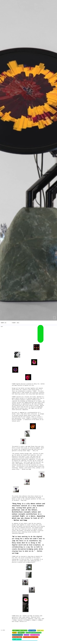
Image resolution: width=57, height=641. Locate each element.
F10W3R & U (21, 632)
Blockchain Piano (17, 634)
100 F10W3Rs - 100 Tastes (20, 630)
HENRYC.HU (3, 322)
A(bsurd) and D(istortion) (33, 632)
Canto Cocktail (35, 634)
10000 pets (40, 630)
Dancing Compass (17, 637)
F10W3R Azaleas (17, 639)
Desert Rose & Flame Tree (31, 637)
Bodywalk (26, 634)
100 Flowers (32, 630)
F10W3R (14, 632)
